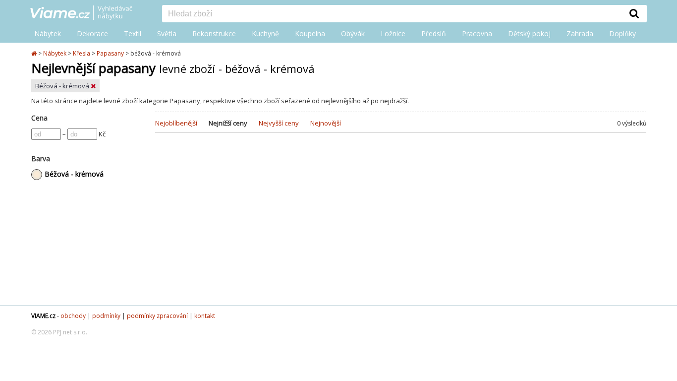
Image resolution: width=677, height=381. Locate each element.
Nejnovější (325, 123)
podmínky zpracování (157, 316)
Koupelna (310, 33)
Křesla (81, 53)
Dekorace (92, 33)
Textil (132, 33)
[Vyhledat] (634, 13)
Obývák (353, 33)
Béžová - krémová (63, 85)
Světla (166, 33)
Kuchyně (265, 33)
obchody (73, 316)
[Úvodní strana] (88, 13)
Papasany (110, 53)
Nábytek (47, 33)
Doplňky (622, 33)
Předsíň (433, 33)
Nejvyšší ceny (279, 123)
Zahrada (579, 33)
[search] (392, 14)
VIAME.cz (43, 316)
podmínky (106, 316)
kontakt (204, 316)
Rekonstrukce (214, 33)
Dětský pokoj (529, 33)
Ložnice (393, 33)
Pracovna (477, 33)
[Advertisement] (400, 225)
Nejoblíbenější (176, 123)
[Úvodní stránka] (34, 53)
